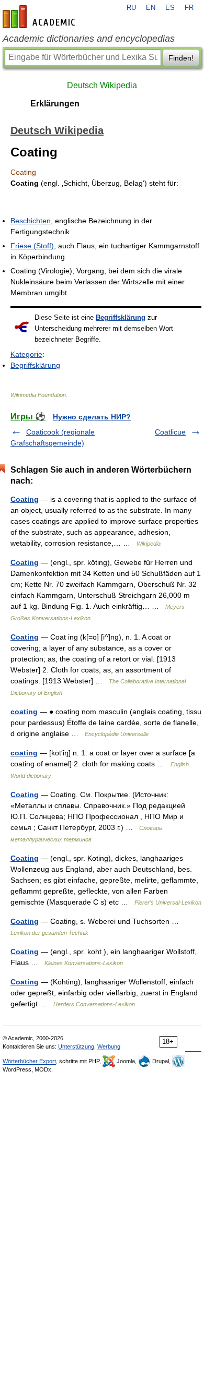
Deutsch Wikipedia (102, 85)
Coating (24, 499)
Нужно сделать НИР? (92, 417)
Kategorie (26, 354)
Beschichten (30, 220)
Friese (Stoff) (32, 246)
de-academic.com (40, 16)
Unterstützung (76, 1046)
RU (131, 7)
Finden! (181, 58)
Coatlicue (170, 432)
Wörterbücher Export (29, 1061)
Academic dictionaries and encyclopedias (89, 38)
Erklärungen (55, 103)
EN (150, 7)
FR (189, 7)
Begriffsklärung (120, 317)
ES (170, 7)
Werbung (108, 1046)
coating (24, 711)
